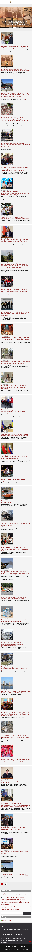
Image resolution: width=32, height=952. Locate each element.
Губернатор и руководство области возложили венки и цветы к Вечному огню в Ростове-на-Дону (15, 144)
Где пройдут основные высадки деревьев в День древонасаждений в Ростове (15, 362)
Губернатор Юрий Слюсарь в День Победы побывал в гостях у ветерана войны (15, 47)
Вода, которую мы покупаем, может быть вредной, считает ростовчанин (14, 620)
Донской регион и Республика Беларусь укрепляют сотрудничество (14, 457)
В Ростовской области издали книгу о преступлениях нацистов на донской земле (15, 69)
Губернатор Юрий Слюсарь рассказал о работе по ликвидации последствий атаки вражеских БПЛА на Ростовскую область (15, 573)
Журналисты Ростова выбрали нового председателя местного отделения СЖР (14, 875)
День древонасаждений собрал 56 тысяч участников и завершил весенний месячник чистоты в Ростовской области (15, 265)
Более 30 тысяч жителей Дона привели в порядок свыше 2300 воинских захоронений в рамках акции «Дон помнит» (16, 22)
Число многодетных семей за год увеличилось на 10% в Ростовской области (15, 217)
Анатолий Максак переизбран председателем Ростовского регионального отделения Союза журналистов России (15, 805)
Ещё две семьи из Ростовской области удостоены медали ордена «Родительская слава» (15, 549)
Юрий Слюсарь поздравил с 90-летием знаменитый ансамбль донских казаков (14, 290)
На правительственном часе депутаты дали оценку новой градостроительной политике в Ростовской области (16, 714)
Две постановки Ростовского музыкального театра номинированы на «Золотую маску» (15, 338)
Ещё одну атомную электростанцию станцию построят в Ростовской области (16, 691)
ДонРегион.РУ (23, 949)
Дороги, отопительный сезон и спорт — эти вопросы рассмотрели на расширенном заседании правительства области (15, 169)
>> (17, 884)
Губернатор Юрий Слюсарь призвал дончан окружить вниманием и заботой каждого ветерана (15, 241)
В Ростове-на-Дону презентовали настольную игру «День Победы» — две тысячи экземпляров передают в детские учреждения (14, 120)
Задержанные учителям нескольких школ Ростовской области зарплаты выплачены (15, 434)
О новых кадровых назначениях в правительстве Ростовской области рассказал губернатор (12, 644)
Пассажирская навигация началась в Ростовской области (13, 501)
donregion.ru (15, 938)
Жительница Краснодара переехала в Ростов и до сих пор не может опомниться (15, 736)
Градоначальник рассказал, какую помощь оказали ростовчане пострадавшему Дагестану (15, 411)
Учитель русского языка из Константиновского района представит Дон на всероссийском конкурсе (15, 193)
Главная (8, 946)
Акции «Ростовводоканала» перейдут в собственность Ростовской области (14, 598)
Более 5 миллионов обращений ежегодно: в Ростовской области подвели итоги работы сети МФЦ (15, 313)
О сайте (14, 946)
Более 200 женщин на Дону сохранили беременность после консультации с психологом (14, 387)
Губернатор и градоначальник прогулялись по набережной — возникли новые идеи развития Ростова (15, 668)
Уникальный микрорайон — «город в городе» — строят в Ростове (13, 828)
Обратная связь (22, 946)
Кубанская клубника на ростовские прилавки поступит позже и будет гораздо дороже (15, 760)
